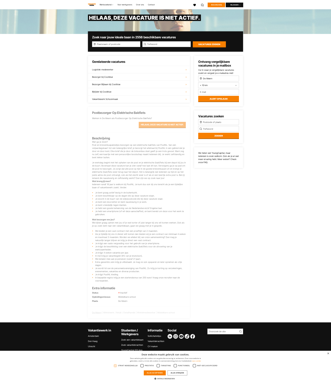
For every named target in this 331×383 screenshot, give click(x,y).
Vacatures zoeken (209, 44)
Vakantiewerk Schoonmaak (105, 99)
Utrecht (91, 346)
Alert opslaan (219, 99)
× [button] (328, 354)
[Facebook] (193, 336)
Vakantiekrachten (156, 341)
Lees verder (196, 361)
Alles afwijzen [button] (177, 373)
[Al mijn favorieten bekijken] (195, 4)
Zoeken (218, 135)
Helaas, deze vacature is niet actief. (162, 124)
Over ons (140, 4)
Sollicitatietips (154, 336)
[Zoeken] (202, 4)
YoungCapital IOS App (131, 350)
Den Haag (92, 341)
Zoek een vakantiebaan (132, 339)
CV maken (152, 346)
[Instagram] (176, 336)
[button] (165, 378)
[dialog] (165, 367)
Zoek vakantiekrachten (132, 345)
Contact (151, 4)
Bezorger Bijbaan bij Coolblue (106, 84)
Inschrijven (216, 5)
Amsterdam (93, 336)
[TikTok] (187, 336)
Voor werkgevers (124, 4)
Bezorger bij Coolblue (102, 77)
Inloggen (234, 5)
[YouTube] (182, 336)
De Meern (96, 312)
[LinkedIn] (170, 336)
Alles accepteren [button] (155, 373)
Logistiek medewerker (102, 69)
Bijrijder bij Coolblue (101, 91)
